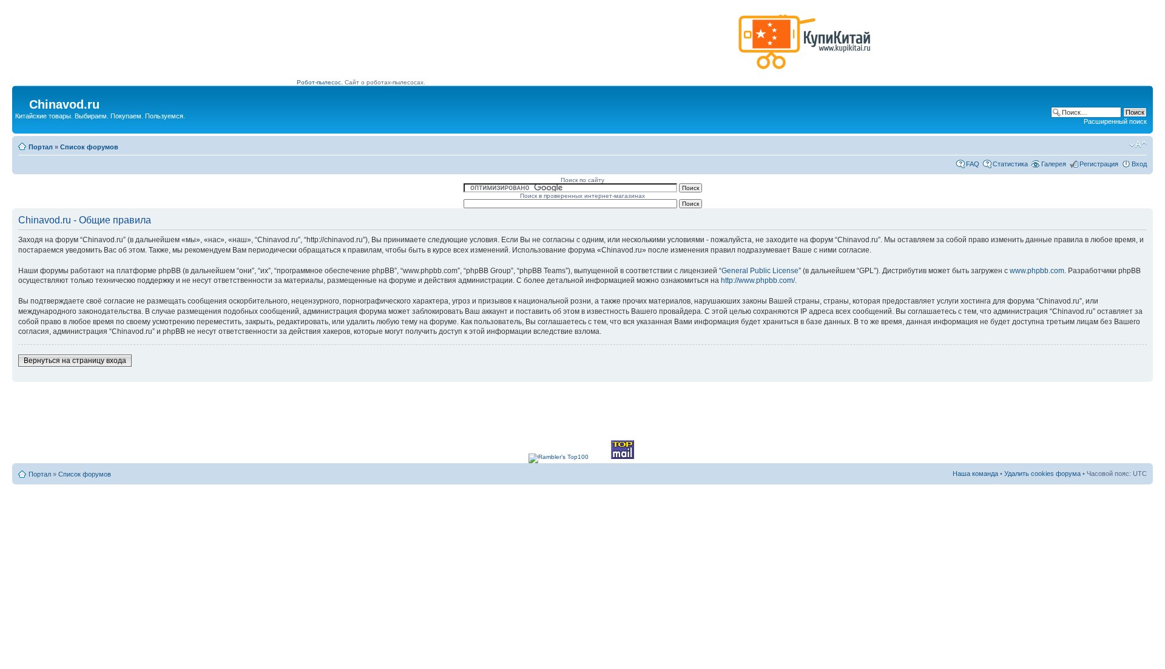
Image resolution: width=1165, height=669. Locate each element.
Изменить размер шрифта (1138, 144)
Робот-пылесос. (320, 82)
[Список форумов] (22, 101)
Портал (41, 147)
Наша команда (975, 473)
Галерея (1053, 164)
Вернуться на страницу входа (75, 360)
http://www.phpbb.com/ (758, 280)
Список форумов (89, 147)
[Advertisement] (515, 46)
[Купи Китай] (804, 72)
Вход (1139, 164)
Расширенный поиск (1115, 121)
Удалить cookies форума (1042, 473)
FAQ (972, 164)
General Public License (760, 271)
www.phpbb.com (1037, 271)
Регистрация (1098, 164)
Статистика (1010, 164)
